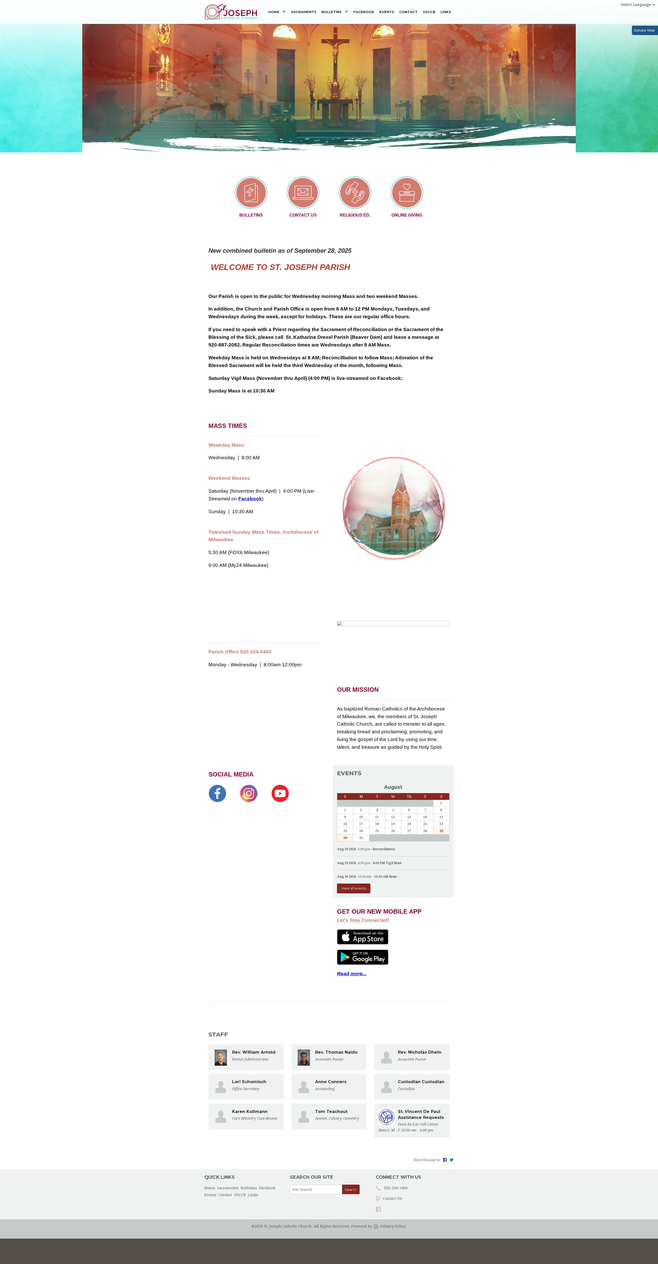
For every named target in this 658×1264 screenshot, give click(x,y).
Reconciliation (384, 849)
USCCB (429, 12)
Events (386, 12)
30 (345, 838)
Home (273, 12)
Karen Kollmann (250, 1111)
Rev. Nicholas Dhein (419, 1052)
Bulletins (332, 12)
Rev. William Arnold (254, 1052)
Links (446, 12)
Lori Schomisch (249, 1081)
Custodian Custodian (421, 1081)
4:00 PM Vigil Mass (387, 863)
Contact (408, 12)
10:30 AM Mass (385, 876)
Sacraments (303, 12)
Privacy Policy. (393, 1226)
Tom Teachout (331, 1111)
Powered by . (365, 1226)
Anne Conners (330, 1081)
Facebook (363, 12)
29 (441, 831)
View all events (353, 888)
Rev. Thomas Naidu (336, 1052)
